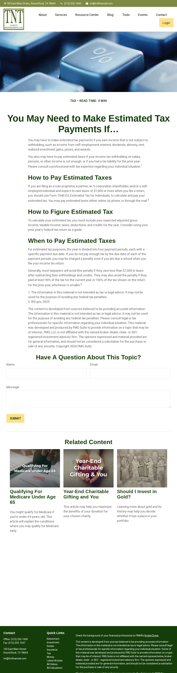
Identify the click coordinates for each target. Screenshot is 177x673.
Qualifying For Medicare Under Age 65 (33, 497)
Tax (49, 653)
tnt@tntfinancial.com (101, 3)
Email (94, 364)
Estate (50, 646)
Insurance (52, 649)
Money (50, 657)
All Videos (52, 664)
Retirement (53, 638)
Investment (53, 642)
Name (10, 364)
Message (12, 387)
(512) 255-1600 (72, 3)
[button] (42, 14)
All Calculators (54, 667)
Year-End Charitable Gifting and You (86, 494)
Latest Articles (55, 660)
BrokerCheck (152, 635)
